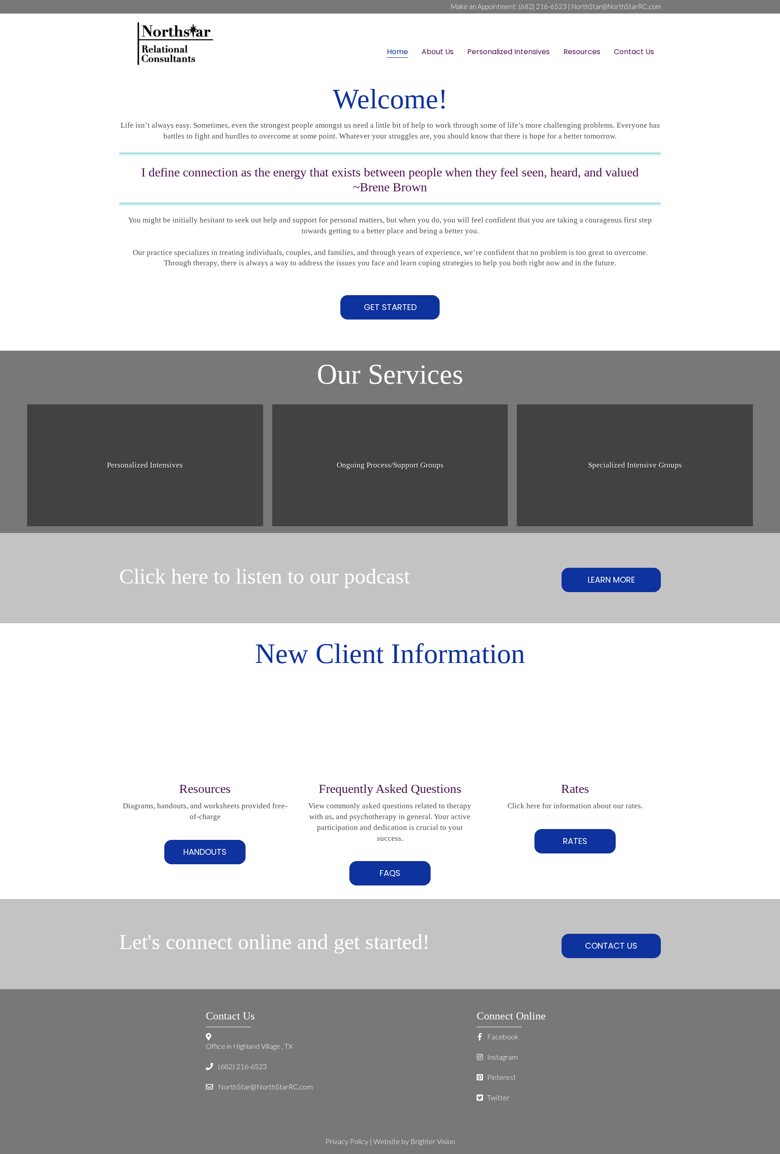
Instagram (502, 1056)
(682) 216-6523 (542, 6)
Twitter (498, 1097)
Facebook (502, 1036)
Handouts (205, 851)
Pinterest (501, 1077)
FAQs (390, 873)
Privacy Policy (346, 1141)
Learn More (611, 579)
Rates (575, 841)
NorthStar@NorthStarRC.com (616, 6)
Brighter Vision (432, 1141)
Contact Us (611, 945)
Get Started (390, 307)
